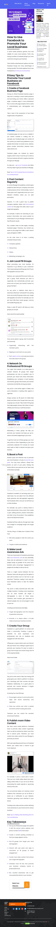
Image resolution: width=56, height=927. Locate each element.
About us (6, 909)
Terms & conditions (31, 921)
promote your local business (22, 71)
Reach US (48, 4)
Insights (6, 912)
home (5, 907)
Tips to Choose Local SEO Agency (42, 45)
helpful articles (16, 356)
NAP (20, 830)
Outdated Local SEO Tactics (42, 54)
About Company (27, 4)
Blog (34, 3)
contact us (7, 915)
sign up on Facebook (21, 165)
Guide (5, 914)
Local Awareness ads (16, 557)
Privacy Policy (39, 921)
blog (5, 910)
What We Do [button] (18, 3)
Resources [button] (41, 3)
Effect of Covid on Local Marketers (42, 63)
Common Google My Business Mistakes (42, 50)
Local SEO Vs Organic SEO (41, 59)
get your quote (26, 885)
